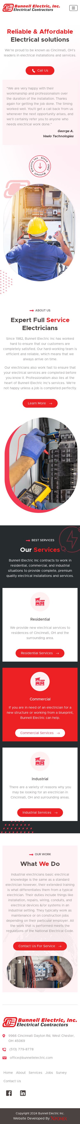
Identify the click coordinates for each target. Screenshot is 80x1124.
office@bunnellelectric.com (31, 1057)
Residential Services (37, 653)
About (21, 1072)
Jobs (49, 1072)
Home (8, 1072)
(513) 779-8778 (21, 1049)
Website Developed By (32, 1118)
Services (35, 1072)
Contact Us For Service (37, 946)
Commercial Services (37, 733)
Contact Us (12, 1081)
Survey (61, 1072)
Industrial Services (37, 812)
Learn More (37, 403)
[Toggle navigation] (73, 8)
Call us (42, 70)
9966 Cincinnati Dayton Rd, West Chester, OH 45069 (41, 1038)
